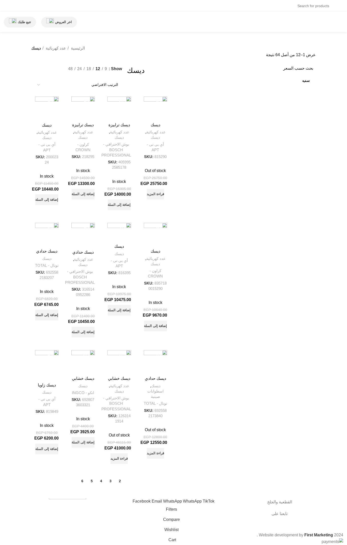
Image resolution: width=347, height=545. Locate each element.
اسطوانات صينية (155, 394)
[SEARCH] (35, 3)
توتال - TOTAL (46, 265)
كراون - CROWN (82, 147)
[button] (119, 204)
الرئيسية (77, 48)
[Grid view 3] (109, 76)
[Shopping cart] (21, 6)
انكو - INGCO (83, 393)
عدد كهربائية (55, 48)
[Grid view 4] (100, 76)
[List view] (119, 76)
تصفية (306, 81)
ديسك (155, 137)
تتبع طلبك (24, 22)
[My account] (16, 6)
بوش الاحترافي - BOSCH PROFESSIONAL (116, 149)
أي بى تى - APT (155, 147)
